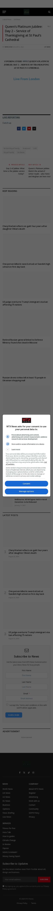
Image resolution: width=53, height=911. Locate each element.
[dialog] (26, 456)
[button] (26, 449)
